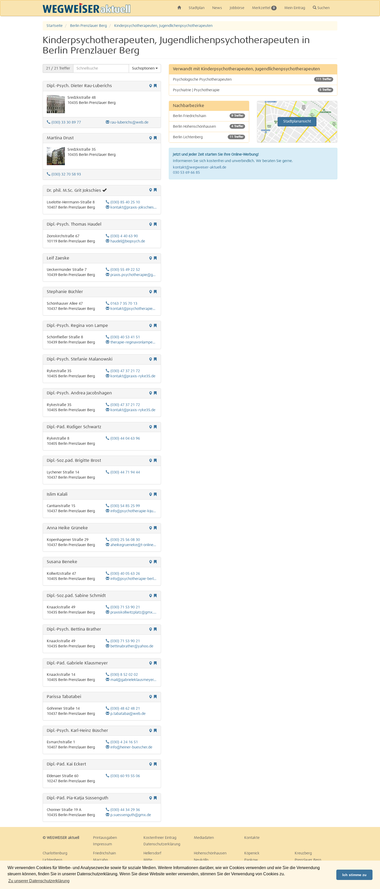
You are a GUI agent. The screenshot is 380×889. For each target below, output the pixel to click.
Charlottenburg (55, 853)
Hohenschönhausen (210, 853)
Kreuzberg (303, 853)
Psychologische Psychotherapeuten (252, 79)
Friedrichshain (104, 853)
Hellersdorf (152, 853)
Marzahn (100, 860)
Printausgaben (105, 838)
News (217, 8)
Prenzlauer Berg (308, 860)
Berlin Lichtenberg (208, 137)
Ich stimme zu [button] (354, 875)
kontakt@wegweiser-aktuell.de (199, 167)
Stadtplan (196, 8)
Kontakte (252, 838)
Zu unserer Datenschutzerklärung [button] (39, 881)
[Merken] (155, 86)
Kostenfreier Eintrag (159, 838)
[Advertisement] (253, 221)
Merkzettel (263, 8)
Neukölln (201, 860)
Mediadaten (204, 838)
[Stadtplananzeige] (150, 86)
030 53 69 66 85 (186, 172)
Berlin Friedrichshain (208, 116)
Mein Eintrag (294, 8)
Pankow (251, 860)
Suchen (323, 8)
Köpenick (252, 853)
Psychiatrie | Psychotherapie (252, 90)
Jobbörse (237, 8)
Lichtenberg (52, 860)
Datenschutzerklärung (161, 844)
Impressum (102, 844)
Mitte (147, 860)
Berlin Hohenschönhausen (208, 126)
